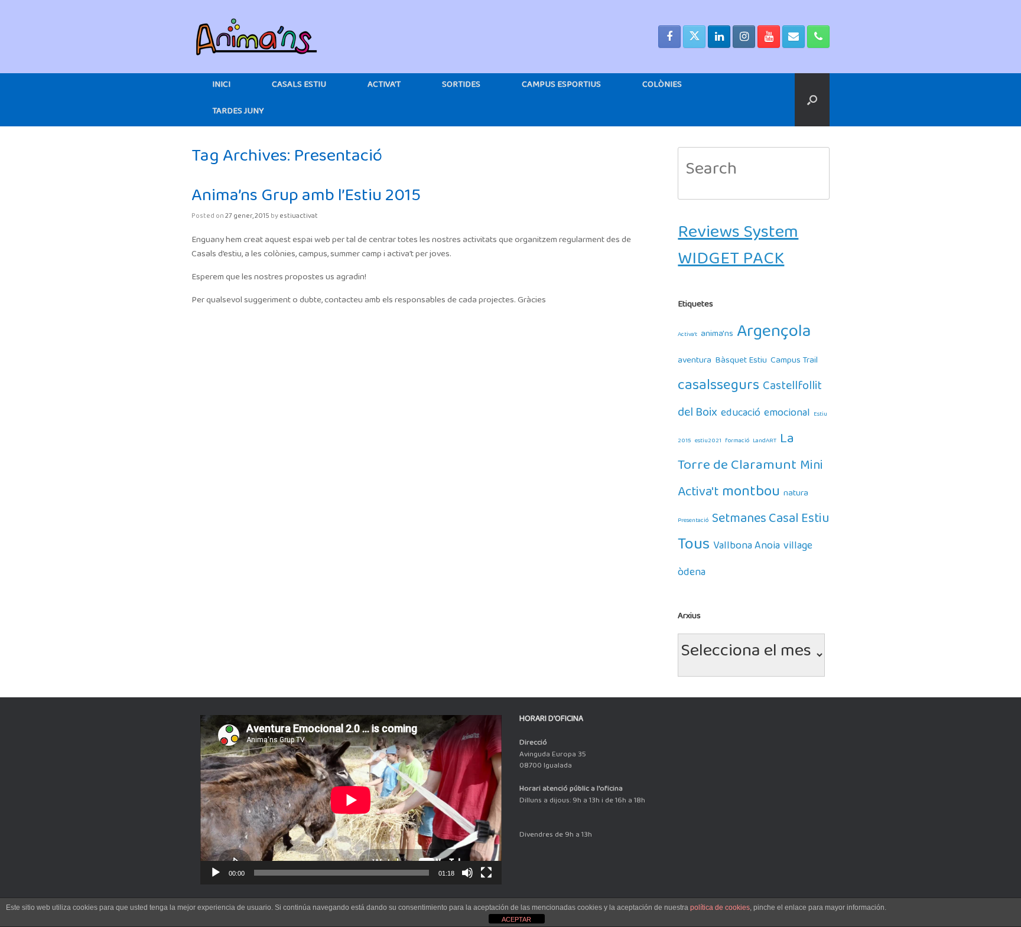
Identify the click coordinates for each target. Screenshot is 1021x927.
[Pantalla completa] (486, 873)
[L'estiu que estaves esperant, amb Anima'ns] (256, 37)
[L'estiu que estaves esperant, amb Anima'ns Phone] (818, 36)
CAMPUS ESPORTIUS (561, 86)
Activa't (687, 335)
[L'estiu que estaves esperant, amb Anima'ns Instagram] (744, 36)
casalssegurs (718, 389)
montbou (751, 495)
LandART (764, 442)
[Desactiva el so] (467, 873)
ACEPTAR (516, 919)
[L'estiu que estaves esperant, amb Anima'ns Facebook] (669, 36)
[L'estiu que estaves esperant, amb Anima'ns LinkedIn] (719, 36)
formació (737, 442)
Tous (694, 548)
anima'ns (717, 335)
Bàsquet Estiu (741, 362)
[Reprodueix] (216, 873)
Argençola (774, 335)
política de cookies (720, 907)
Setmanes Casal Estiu (770, 522)
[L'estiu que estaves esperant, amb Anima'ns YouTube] (768, 36)
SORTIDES (461, 86)
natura (795, 495)
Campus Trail (794, 362)
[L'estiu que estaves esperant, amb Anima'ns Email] (793, 36)
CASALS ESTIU (299, 86)
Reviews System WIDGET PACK (738, 249)
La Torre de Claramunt (737, 455)
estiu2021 (708, 442)
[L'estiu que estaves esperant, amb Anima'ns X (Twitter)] (694, 36)
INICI (221, 86)
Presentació (693, 521)
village (797, 548)
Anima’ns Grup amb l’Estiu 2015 (306, 199)
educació (740, 415)
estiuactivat (298, 218)
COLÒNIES (662, 86)
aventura (694, 362)
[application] (351, 799)
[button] (812, 99)
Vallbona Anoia (746, 548)
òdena (691, 575)
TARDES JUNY (238, 113)
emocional (787, 415)
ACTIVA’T (384, 86)
